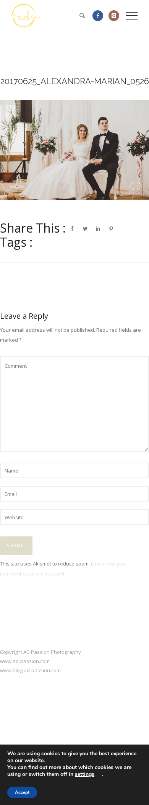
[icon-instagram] (114, 15)
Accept (22, 792)
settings (84, 774)
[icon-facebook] (99, 15)
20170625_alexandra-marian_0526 (74, 81)
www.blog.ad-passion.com (30, 670)
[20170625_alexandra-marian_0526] (74, 150)
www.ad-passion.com (25, 661)
